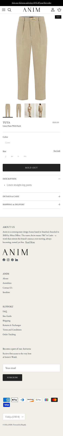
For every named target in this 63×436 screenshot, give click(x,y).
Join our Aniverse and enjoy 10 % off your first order (31, 3)
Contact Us (7, 287)
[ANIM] (31, 10)
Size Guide (7, 316)
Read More (30, 242)
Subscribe (12, 377)
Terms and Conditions (12, 329)
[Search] (11, 9)
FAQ (5, 311)
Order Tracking (9, 334)
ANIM (10, 425)
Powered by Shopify (19, 425)
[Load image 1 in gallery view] (31, 58)
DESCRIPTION (9, 178)
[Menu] (3, 9)
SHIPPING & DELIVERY (14, 204)
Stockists (6, 292)
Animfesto (7, 283)
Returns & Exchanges (12, 325)
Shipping (6, 320)
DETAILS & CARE (11, 196)
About (5, 278)
